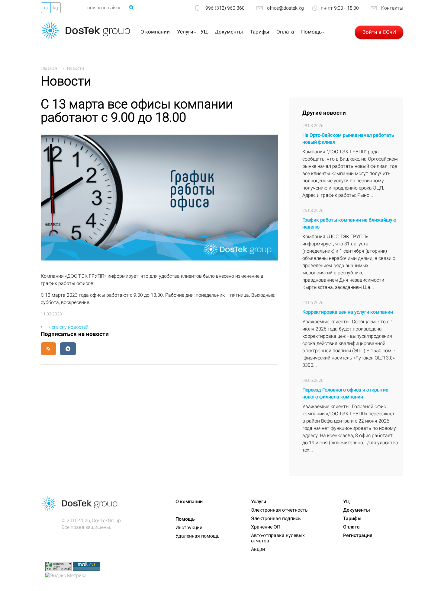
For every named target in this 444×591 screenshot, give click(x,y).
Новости (75, 68)
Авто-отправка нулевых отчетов (278, 538)
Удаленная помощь (197, 536)
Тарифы (259, 32)
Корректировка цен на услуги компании (347, 312)
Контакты (392, 8)
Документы (229, 32)
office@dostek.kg (285, 8)
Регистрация (357, 535)
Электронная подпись (276, 518)
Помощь (311, 32)
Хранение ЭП (265, 527)
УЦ (204, 32)
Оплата (285, 32)
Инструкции (188, 527)
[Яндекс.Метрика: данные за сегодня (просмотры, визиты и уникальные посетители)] (66, 576)
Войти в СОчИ (379, 32)
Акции (258, 549)
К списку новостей (67, 327)
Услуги (185, 32)
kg (55, 8)
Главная (49, 68)
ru (46, 8)
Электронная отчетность (279, 510)
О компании (155, 32)
